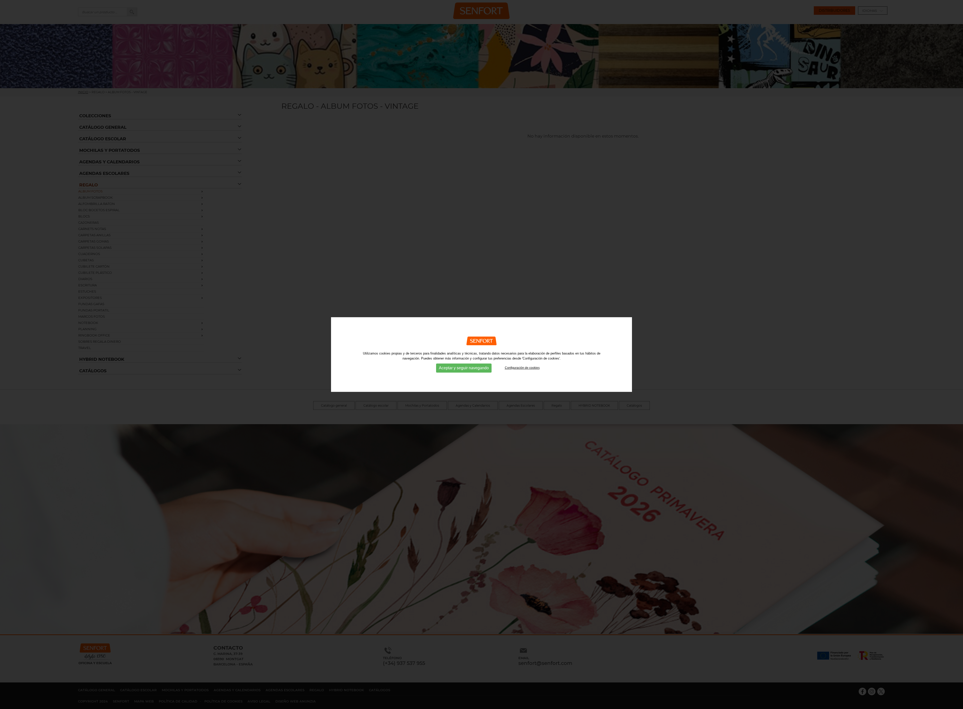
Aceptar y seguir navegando (464, 368)
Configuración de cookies (522, 368)
